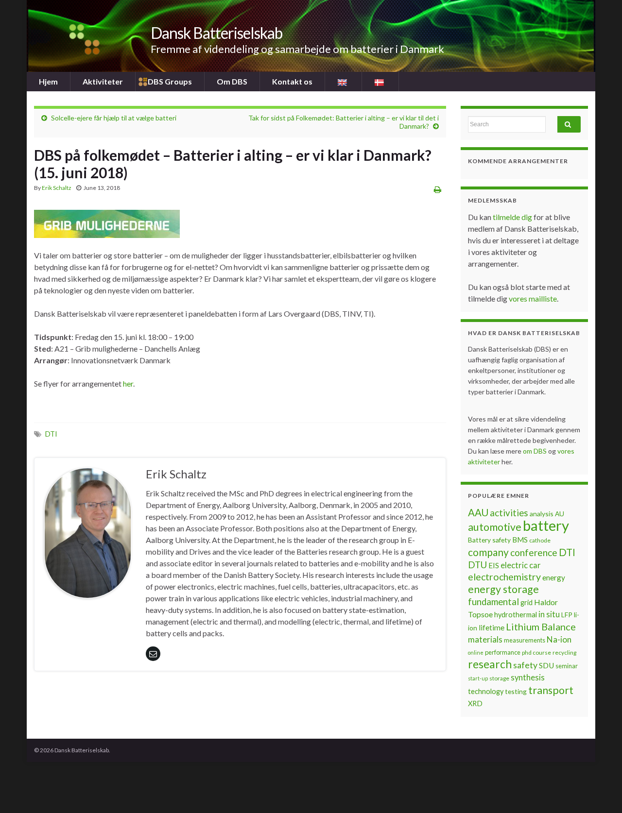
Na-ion (559, 639)
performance (502, 652)
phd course (536, 652)
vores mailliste (533, 298)
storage (499, 678)
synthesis (528, 677)
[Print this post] (437, 189)
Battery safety (489, 540)
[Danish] (380, 81)
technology (485, 691)
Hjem (48, 81)
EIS (493, 565)
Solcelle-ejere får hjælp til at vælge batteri (113, 118)
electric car (521, 565)
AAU (478, 512)
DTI (51, 434)
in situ (549, 614)
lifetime (491, 627)
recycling (564, 652)
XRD (475, 703)
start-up (478, 678)
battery (546, 525)
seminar (566, 666)
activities (509, 513)
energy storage (503, 589)
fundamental (493, 601)
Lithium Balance (541, 626)
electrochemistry (504, 576)
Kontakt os (292, 81)
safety (525, 665)
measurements (524, 640)
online (476, 652)
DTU (477, 564)
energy (553, 577)
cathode (540, 540)
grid (526, 602)
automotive (494, 527)
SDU (546, 665)
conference (533, 552)
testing (516, 691)
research (490, 664)
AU (559, 513)
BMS (520, 539)
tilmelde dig (513, 216)
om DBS (535, 451)
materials (485, 639)
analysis (541, 513)
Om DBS (232, 81)
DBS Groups (170, 81)
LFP (566, 614)
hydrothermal (515, 614)
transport (550, 690)
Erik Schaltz (56, 187)
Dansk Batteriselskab (216, 32)
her (128, 383)
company (488, 552)
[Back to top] (600, 791)
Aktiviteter (103, 81)
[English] (343, 81)
